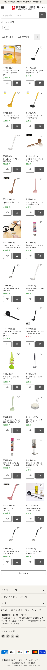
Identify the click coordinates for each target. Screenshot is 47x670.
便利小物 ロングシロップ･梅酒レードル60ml (11, 464)
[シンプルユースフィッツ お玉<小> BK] (35, 535)
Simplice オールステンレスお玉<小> (12, 160)
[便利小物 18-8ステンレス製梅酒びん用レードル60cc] (35, 447)
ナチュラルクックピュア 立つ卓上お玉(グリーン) (11, 421)
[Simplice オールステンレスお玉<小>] (12, 142)
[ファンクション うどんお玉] (35, 360)
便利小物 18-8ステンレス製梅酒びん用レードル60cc (34, 465)
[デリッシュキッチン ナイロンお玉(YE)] (35, 99)
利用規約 (31, 663)
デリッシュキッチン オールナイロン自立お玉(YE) (11, 73)
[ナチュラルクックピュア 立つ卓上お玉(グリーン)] (12, 403)
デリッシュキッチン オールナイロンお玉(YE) (11, 117)
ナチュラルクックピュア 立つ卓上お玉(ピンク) (34, 203)
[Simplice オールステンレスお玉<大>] (35, 272)
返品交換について (18, 663)
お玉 (12, 22)
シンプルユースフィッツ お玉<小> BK (34, 552)
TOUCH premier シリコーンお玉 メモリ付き (34, 509)
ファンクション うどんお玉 (34, 378)
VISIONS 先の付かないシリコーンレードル (35, 160)
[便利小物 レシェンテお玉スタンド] (35, 403)
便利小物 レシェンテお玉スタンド (34, 421)
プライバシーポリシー (33, 660)
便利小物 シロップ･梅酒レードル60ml (34, 246)
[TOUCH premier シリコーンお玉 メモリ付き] (35, 492)
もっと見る (23, 573)
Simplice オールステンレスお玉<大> (35, 289)
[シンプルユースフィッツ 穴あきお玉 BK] (12, 535)
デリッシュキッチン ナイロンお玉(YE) (34, 117)
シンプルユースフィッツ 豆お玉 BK (11, 289)
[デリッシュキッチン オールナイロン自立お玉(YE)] (12, 54)
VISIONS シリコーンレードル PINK (12, 509)
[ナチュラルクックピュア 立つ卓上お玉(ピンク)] (35, 186)
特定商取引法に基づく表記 (12, 660)
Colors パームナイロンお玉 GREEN (11, 378)
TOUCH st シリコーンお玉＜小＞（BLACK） (35, 333)
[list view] (43, 37)
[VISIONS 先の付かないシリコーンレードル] (35, 142)
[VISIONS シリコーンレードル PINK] (12, 492)
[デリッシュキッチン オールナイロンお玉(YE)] (12, 99)
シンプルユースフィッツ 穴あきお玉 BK (11, 552)
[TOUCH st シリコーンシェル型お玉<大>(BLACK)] (12, 229)
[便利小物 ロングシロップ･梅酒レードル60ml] (12, 447)
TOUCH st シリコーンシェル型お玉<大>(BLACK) (12, 246)
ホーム (4, 22)
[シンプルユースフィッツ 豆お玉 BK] (12, 272)
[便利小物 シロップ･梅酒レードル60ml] (35, 229)
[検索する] (42, 15)
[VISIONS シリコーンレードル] (12, 186)
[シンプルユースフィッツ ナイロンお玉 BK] (35, 54)
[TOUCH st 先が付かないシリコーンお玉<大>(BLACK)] (12, 315)
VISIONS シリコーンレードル (12, 203)
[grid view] (37, 37)
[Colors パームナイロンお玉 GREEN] (12, 360)
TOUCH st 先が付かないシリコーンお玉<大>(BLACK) (12, 334)
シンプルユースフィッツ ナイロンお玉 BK (34, 72)
